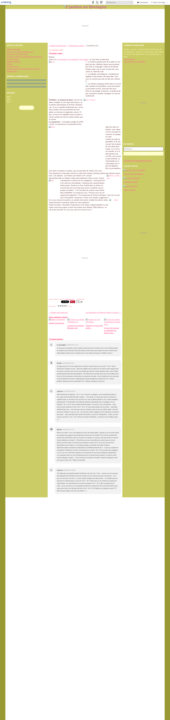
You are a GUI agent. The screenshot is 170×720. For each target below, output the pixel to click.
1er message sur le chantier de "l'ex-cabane (72, 59)
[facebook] (93, 2)
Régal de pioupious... (14, 62)
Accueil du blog (129, 59)
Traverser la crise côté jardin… (18, 54)
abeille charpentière (14, 49)
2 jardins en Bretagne (57, 46)
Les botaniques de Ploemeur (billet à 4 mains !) (24, 69)
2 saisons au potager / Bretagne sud (20, 52)
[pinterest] (101, 2)
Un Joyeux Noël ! (13, 59)
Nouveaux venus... (13, 66)
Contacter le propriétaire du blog (138, 161)
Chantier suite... (12, 71)
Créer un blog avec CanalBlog (134, 62)
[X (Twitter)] (97, 2)
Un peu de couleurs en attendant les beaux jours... (25, 57)
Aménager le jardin (76, 46)
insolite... (10, 64)
